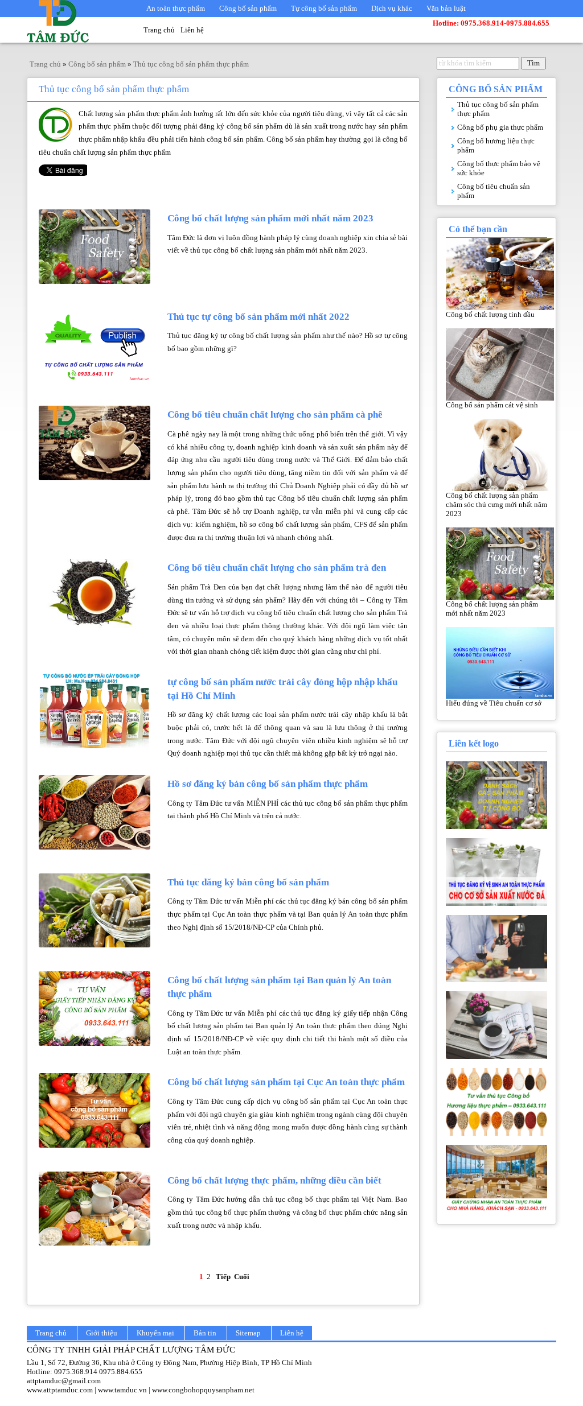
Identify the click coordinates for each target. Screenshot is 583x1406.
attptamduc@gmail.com (64, 1380)
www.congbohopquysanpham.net (203, 1390)
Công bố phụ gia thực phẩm (500, 127)
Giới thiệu (101, 1333)
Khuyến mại (155, 1333)
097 (60, 1371)
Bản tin (205, 1333)
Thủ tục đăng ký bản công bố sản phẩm (248, 882)
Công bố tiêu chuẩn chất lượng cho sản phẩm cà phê (275, 414)
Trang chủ (159, 30)
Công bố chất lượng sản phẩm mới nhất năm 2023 (270, 218)
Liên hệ (192, 30)
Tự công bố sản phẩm (324, 8)
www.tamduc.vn (122, 1390)
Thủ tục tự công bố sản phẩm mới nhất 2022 (258, 316)
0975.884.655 (120, 1371)
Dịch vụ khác (391, 8)
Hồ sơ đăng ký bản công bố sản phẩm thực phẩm (267, 783)
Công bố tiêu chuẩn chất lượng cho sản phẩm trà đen (276, 567)
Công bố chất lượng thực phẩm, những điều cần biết (274, 1180)
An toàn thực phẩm (175, 8)
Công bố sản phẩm (248, 8)
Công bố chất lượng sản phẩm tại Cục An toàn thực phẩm (286, 1082)
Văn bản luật (446, 8)
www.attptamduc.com (60, 1390)
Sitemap (248, 1333)
